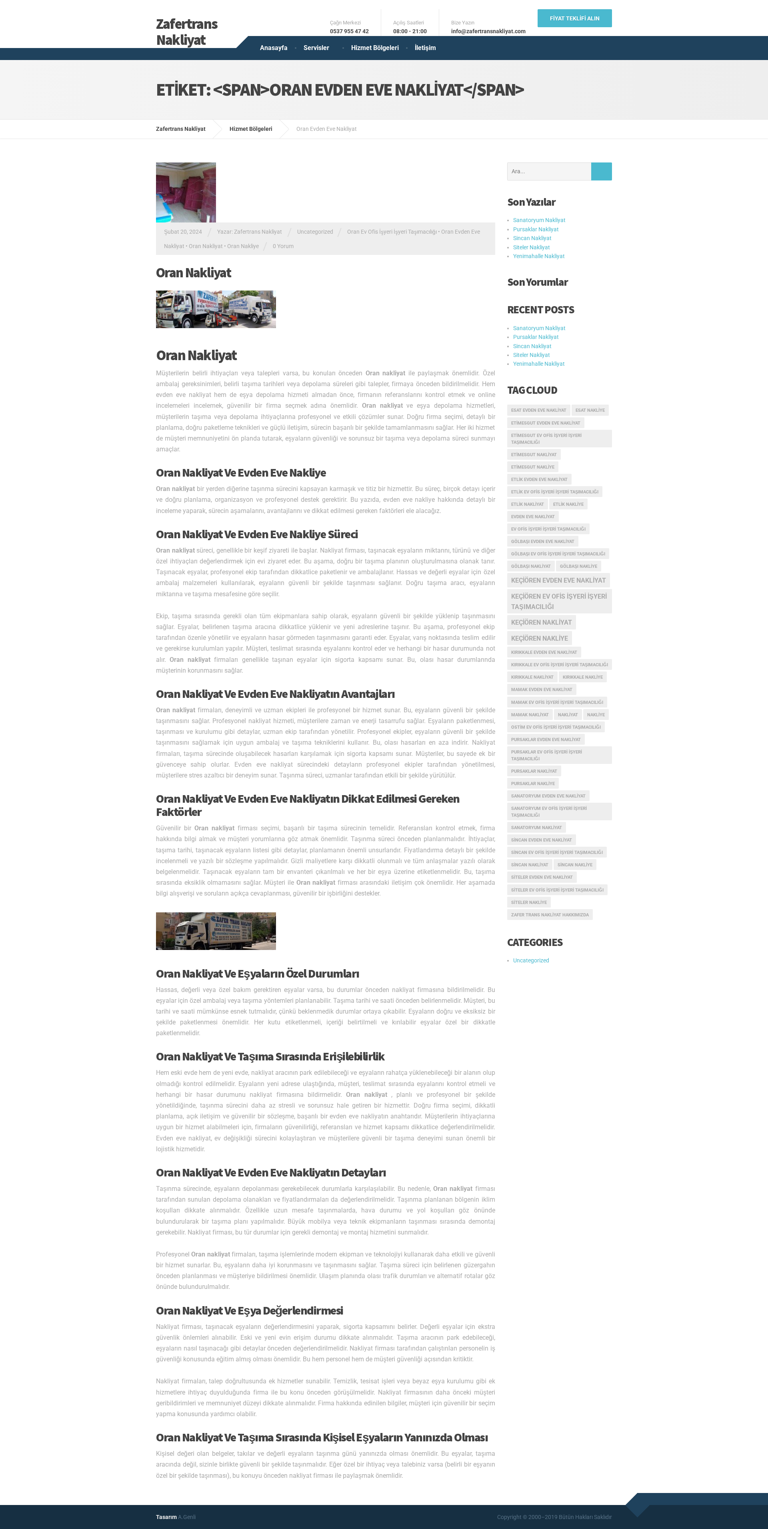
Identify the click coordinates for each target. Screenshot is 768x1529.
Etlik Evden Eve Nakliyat (539, 479)
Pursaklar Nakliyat (536, 229)
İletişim (425, 48)
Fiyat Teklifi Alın (575, 18)
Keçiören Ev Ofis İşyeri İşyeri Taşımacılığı (559, 602)
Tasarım (166, 1517)
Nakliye (596, 714)
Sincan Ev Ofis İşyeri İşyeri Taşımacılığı (557, 852)
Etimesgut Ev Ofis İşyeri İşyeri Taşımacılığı (546, 439)
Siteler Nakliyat (531, 247)
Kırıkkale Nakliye (583, 677)
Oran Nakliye (243, 246)
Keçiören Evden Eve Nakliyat (558, 580)
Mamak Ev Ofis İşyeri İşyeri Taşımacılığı (557, 702)
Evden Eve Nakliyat (533, 516)
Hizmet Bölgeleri (375, 48)
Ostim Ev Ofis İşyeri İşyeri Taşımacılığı (556, 727)
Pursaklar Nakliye (533, 783)
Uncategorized (315, 231)
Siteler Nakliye (529, 902)
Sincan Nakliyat (532, 238)
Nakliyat (568, 714)
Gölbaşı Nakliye (578, 566)
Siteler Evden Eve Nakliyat (542, 877)
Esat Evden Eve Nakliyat (538, 410)
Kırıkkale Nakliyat (532, 677)
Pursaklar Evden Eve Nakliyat (546, 739)
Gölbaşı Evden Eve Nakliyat (542, 541)
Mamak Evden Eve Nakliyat (541, 689)
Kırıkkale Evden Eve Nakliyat (544, 652)
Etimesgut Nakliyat (534, 454)
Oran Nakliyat (206, 246)
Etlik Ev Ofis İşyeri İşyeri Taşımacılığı (554, 492)
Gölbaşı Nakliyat (531, 566)
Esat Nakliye (590, 410)
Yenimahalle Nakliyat (539, 256)
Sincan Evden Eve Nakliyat (541, 840)
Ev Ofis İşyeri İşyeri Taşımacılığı (548, 529)
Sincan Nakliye (575, 865)
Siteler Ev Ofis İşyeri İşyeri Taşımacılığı (557, 890)
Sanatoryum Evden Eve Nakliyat (548, 796)
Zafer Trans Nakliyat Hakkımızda (550, 915)
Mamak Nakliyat (530, 714)
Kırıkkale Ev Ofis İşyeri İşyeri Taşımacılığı (559, 664)
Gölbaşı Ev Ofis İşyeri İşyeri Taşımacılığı (558, 554)
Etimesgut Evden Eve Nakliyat (545, 423)
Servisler (316, 48)
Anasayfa (274, 48)
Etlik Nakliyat (527, 504)
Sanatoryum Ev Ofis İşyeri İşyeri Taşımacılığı (549, 812)
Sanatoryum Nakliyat (539, 220)
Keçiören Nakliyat (541, 622)
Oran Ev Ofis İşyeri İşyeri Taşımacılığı (392, 231)
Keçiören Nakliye (539, 638)
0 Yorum (283, 246)
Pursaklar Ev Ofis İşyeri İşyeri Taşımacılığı (546, 755)
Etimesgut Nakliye (532, 467)
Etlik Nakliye (568, 504)
